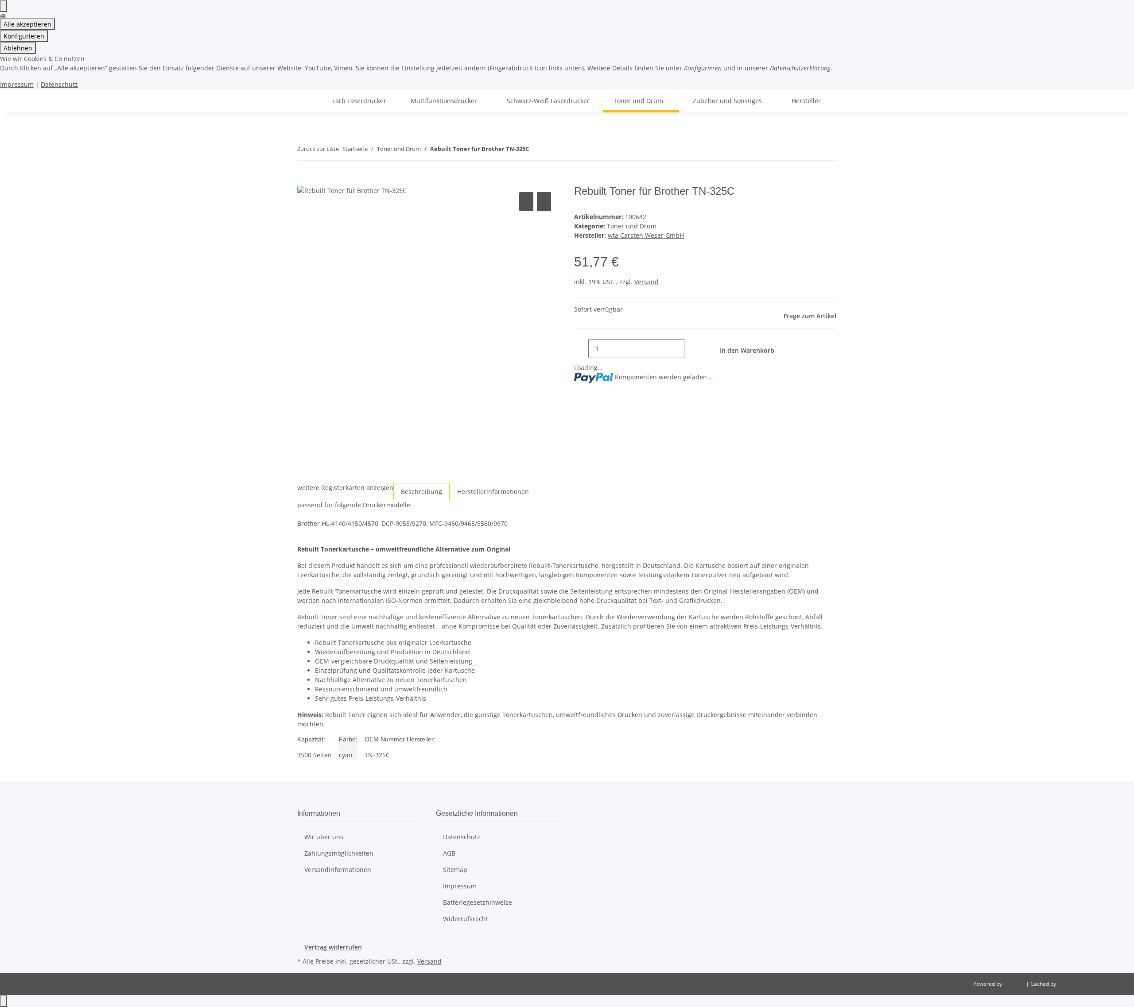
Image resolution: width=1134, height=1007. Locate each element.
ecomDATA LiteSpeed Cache (1092, 984)
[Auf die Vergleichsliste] (526, 201)
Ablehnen (18, 48)
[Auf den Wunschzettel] (544, 201)
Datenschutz (59, 84)
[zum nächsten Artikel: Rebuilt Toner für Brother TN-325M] (552, 150)
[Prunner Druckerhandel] (307, 100)
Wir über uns (323, 837)
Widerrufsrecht (465, 918)
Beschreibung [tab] (421, 491)
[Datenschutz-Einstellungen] (3, 6)
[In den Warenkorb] (304, 180)
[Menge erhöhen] (691, 348)
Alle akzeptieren (27, 24)
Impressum (17, 84)
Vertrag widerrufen (333, 947)
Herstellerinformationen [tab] (493, 491)
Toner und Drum (631, 226)
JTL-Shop (1014, 984)
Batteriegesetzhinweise (477, 902)
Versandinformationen (337, 869)
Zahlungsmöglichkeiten (338, 853)
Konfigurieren (24, 36)
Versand (646, 282)
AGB (449, 853)
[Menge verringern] (581, 348)
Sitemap (455, 869)
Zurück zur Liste (318, 149)
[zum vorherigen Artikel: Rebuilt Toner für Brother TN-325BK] (536, 150)
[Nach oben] (3, 1001)
